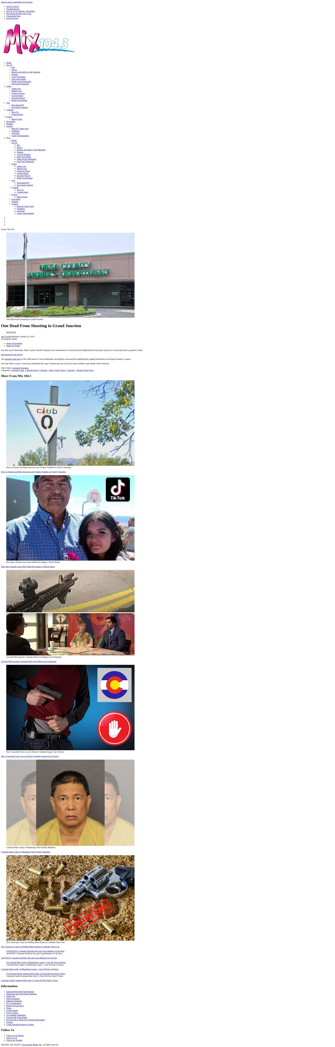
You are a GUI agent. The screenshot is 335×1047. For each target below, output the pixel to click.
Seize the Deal (12, 18)
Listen (8, 86)
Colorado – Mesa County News (52, 370)
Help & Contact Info (20, 129)
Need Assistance (13, 999)
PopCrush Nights (19, 79)
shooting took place (13, 359)
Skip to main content (9, 2)
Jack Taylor (6, 336)
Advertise (15, 133)
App (8, 103)
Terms (8, 1008)
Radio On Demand (19, 100)
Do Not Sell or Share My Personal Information (25, 1020)
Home (8, 63)
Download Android (20, 107)
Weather (9, 124)
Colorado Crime (17, 370)
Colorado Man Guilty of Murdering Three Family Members (25, 852)
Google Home (17, 96)
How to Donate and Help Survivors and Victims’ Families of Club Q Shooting (33, 472)
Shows (14, 70)
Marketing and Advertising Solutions (21, 994)
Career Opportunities (20, 136)
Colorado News (31, 370)
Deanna (15, 74)
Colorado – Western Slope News (80, 370)
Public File (10, 996)
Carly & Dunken (18, 77)
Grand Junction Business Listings (20, 1024)
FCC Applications (13, 1003)
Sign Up (15, 112)
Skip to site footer (25, 2)
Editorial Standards (14, 1001)
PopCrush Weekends (20, 84)
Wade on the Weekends (21, 81)
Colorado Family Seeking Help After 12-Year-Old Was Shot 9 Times (29, 980)
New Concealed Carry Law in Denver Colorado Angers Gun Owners (30, 756)
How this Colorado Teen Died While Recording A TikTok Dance (28, 567)
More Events (17, 119)
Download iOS (18, 105)
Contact (9, 126)
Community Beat (13, 16)
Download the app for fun (12, 355)
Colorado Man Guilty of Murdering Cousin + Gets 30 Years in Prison (29, 969)
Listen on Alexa (18, 93)
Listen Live (16, 89)
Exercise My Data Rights (16, 1017)
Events (9, 117)
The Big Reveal (12, 9)
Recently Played (18, 98)
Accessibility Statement (16, 1015)
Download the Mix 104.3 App (18, 14)
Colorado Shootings (20, 368)
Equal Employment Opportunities (20, 991)
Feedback (15, 131)
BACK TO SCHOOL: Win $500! (20, 11)
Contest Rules (17, 114)
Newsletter (10, 121)
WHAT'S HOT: (12, 6)
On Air (9, 65)
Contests (9, 110)
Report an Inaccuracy (15, 1006)
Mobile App (16, 91)
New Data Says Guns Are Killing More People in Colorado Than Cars (30, 947)
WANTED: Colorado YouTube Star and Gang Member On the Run (29, 958)
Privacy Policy (12, 1013)
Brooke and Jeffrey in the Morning (26, 72)
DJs (13, 67)
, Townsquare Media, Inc (31, 1045)
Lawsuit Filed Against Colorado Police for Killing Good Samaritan (28, 661)
